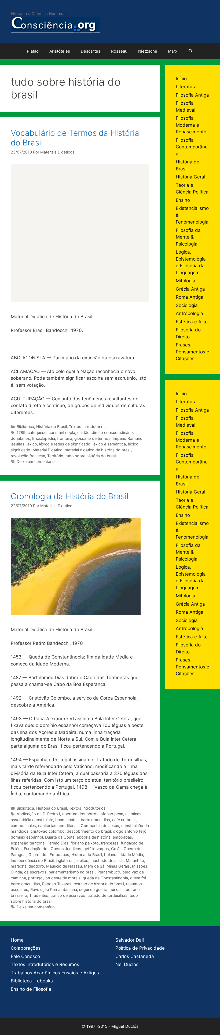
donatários (20, 438)
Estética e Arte (192, 321)
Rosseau (119, 51)
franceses (110, 843)
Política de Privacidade (140, 948)
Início (181, 78)
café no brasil (124, 819)
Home (17, 940)
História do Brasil (51, 426)
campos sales (23, 825)
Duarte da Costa (60, 837)
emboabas (122, 837)
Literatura (186, 86)
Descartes (90, 51)
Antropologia (189, 313)
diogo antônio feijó (129, 831)
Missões (139, 866)
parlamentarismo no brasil (72, 872)
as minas (133, 813)
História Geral (190, 177)
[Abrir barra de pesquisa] (191, 51)
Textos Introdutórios (87, 426)
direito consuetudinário (112, 432)
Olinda (16, 872)
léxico (32, 444)
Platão (33, 51)
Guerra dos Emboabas (48, 854)
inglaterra (64, 860)
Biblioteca (25, 426)
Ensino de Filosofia (31, 989)
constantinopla (62, 432)
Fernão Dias (57, 843)
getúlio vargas (96, 848)
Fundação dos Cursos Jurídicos (52, 848)
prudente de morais (62, 878)
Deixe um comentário (36, 461)
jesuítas (17, 444)
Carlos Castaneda (134, 956)
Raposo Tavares (56, 884)
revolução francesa (28, 456)
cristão (83, 432)
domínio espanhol (27, 837)
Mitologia (185, 280)
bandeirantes (67, 819)
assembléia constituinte (32, 819)
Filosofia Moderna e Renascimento (191, 124)
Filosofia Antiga (192, 95)
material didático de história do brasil (98, 450)
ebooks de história (94, 837)
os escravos (35, 872)
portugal (35, 878)
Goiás (116, 848)
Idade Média (132, 854)
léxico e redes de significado (64, 444)
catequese (37, 432)
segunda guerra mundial (100, 889)
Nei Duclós (126, 964)
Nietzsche (147, 51)
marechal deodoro (27, 866)
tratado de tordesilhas (107, 895)
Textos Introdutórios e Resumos (45, 964)
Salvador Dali (129, 940)
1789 (21, 432)
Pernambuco (108, 872)
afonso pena (112, 813)
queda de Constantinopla (105, 878)
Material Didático (47, 450)
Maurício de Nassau (64, 866)
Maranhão (135, 860)
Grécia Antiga (190, 289)
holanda (111, 854)
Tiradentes (38, 895)
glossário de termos (92, 438)
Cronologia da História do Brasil (70, 496)
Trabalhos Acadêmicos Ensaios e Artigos (55, 972)
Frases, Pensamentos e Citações (192, 351)
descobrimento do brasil (89, 831)
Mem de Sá (94, 866)
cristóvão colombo (48, 831)
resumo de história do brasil (99, 884)
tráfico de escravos (67, 895)
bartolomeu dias (95, 819)
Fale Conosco (25, 956)
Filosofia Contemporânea (192, 146)
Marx (172, 51)
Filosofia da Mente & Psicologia (188, 237)
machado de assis (107, 860)
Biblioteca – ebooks (32, 980)
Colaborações (26, 948)
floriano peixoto (85, 843)
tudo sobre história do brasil (90, 456)
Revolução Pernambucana (53, 889)
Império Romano (127, 438)
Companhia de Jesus (100, 825)
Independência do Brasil (32, 860)
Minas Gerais (118, 866)
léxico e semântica (109, 444)
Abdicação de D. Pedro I (38, 813)
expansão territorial (28, 843)
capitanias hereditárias (58, 825)
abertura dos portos (80, 813)
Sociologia (187, 305)
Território (55, 456)
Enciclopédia (43, 438)
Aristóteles (59, 51)
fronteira (64, 438)
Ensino (183, 200)
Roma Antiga (189, 297)
